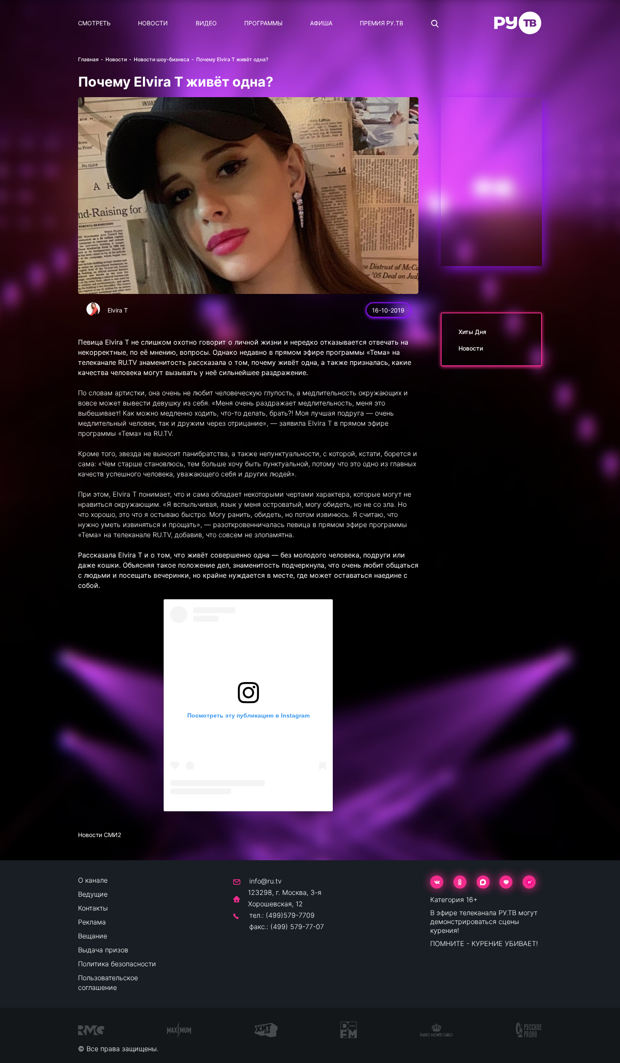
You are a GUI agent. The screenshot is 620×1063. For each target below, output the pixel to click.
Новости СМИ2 (99, 834)
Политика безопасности (117, 964)
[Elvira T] (93, 309)
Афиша (321, 23)
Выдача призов (103, 950)
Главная (88, 59)
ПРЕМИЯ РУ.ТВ (381, 23)
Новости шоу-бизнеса (161, 59)
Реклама (92, 922)
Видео (206, 23)
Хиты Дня (472, 331)
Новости (153, 23)
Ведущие (93, 894)
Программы (263, 23)
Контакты (93, 908)
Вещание (92, 936)
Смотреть (94, 23)
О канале (93, 880)
